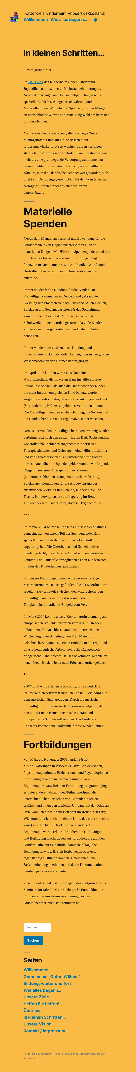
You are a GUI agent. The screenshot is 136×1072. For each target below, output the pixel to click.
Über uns (33, 1010)
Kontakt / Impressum (44, 1030)
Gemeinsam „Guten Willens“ (52, 976)
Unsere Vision (38, 1023)
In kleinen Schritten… (45, 1017)
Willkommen (36, 19)
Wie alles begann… (69, 19)
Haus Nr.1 (35, 82)
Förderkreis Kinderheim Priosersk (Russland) (64, 13)
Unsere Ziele (36, 996)
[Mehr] (96, 20)
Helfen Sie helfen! (41, 1003)
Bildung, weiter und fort (47, 983)
